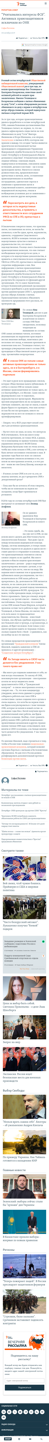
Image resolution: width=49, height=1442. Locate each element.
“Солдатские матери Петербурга (16, 653)
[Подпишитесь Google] (3, 1412)
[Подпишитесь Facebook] (9, 1412)
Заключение (7, 140)
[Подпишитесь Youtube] (20, 1412)
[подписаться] (3, 1417)
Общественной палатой (12, 87)
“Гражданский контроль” (27, 644)
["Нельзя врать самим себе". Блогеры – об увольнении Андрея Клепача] (24, 1107)
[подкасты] (19, 1439)
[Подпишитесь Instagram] (31, 1412)
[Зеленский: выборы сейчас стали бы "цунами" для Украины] (24, 1186)
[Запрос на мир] (24, 1027)
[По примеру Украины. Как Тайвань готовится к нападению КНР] (24, 1142)
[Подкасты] (42, 1412)
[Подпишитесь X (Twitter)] (14, 1412)
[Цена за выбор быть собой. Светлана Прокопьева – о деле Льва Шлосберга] (24, 988)
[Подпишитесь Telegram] (25, 1412)
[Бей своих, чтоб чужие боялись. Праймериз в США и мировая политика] (24, 868)
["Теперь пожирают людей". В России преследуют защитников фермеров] (24, 1266)
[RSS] (36, 1412)
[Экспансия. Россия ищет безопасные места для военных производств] (24, 1059)
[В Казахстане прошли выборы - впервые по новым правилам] (24, 1222)
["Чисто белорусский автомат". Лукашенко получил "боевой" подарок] (24, 907)
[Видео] (30, 1439)
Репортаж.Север (9, 10)
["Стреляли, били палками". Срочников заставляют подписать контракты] (24, 1301)
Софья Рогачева (8, 28)
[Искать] (41, 1439)
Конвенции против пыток (13, 759)
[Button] (21, 38)
